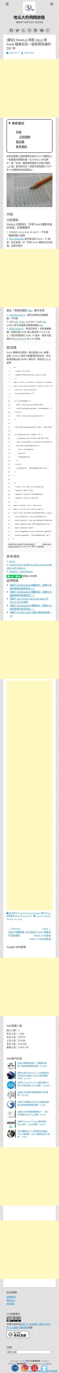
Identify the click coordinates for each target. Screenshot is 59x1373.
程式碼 (20, 142)
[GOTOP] (44, 1368)
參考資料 (21, 146)
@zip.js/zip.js (16, 328)
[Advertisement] (29, 88)
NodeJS (47, 916)
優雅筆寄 (11, 1296)
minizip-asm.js (17, 314)
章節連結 (18, 123)
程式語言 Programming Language (24, 913)
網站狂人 (11, 1300)
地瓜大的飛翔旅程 (29, 17)
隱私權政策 (21, 1363)
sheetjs (10, 919)
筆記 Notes (46, 913)
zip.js (12, 561)
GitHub (40, 546)
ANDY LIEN (29, 52)
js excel (39, 916)
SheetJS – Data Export (21, 571)
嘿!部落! (11, 1303)
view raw (46, 544)
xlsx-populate (16, 238)
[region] (29, 453)
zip (8, 166)
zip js (20, 919)
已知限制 (24, 137)
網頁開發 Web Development (19, 916)
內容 (18, 132)
